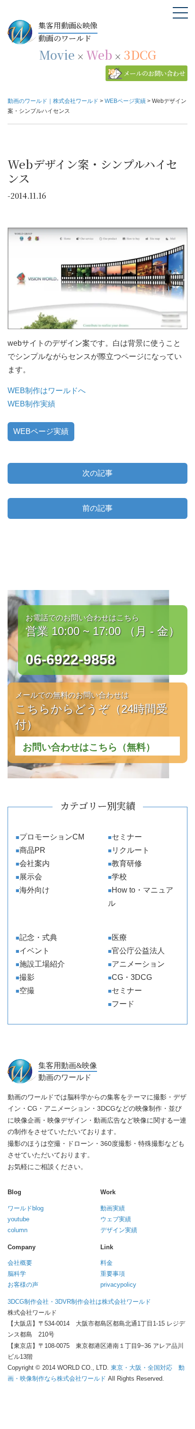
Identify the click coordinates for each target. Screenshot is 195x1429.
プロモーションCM (51, 837)
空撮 (27, 990)
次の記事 (97, 473)
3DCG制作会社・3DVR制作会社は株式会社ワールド (79, 1301)
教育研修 (127, 863)
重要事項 (112, 1273)
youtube (18, 1219)
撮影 (27, 977)
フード (123, 1004)
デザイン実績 (118, 1230)
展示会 (30, 877)
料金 (106, 1262)
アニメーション (138, 964)
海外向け (34, 890)
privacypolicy (118, 1284)
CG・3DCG (132, 977)
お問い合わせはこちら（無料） (89, 747)
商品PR (32, 850)
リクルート (131, 850)
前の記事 (97, 508)
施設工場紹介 (42, 964)
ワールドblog (26, 1208)
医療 (119, 937)
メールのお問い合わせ (154, 73)
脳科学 (17, 1273)
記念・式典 (38, 937)
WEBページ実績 (41, 431)
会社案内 (34, 863)
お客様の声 (23, 1284)
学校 (119, 877)
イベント (34, 951)
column (17, 1230)
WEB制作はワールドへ (47, 391)
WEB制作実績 (31, 404)
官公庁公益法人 (138, 951)
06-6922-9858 (70, 659)
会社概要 (20, 1262)
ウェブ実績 (115, 1219)
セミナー (127, 837)
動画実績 (112, 1208)
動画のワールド (68, 32)
